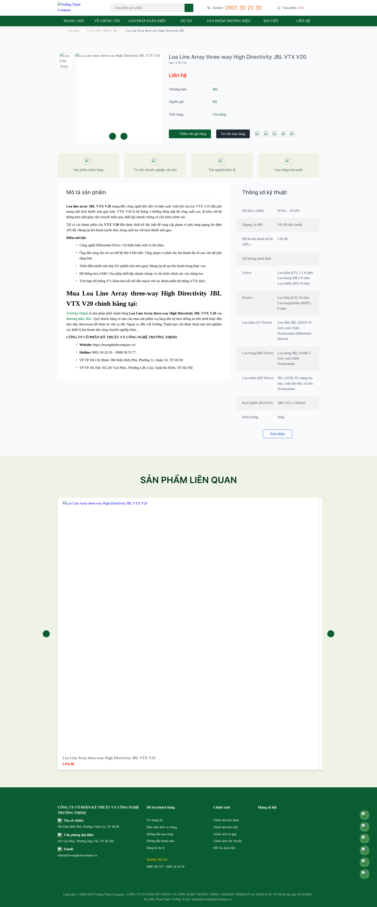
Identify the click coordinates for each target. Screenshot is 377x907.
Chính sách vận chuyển (227, 841)
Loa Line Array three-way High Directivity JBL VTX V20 (238, 57)
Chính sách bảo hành (226, 820)
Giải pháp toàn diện (147, 21)
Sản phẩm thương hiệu (229, 21)
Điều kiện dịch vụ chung (162, 827)
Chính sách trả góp (224, 834)
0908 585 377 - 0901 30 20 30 (165, 866)
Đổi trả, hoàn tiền (224, 848)
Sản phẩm (73, 30)
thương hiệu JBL (79, 319)
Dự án (186, 21)
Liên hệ (303, 21)
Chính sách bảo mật (225, 827)
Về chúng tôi (107, 21)
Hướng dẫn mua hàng (160, 834)
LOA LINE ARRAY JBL (102, 30)
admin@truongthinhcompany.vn (68, 855)
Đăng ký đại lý (156, 848)
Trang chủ (73, 21)
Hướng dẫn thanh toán (160, 841)
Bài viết (271, 21)
